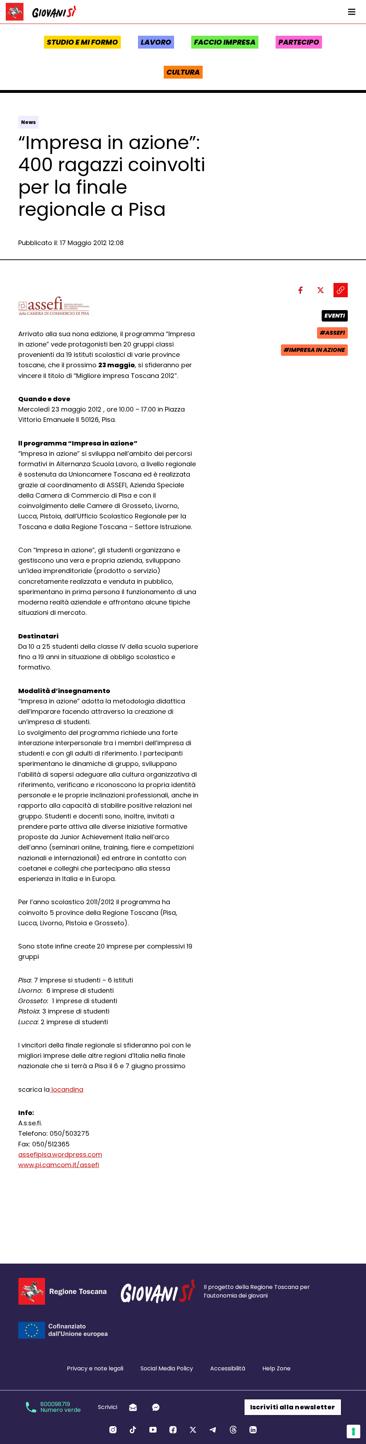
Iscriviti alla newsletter (292, 1407)
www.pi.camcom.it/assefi (58, 1164)
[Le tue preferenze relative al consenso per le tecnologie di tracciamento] (353, 1431)
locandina (66, 1089)
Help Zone (276, 1368)
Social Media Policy (166, 1368)
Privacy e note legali (95, 1368)
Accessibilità (227, 1368)
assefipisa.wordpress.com (60, 1154)
